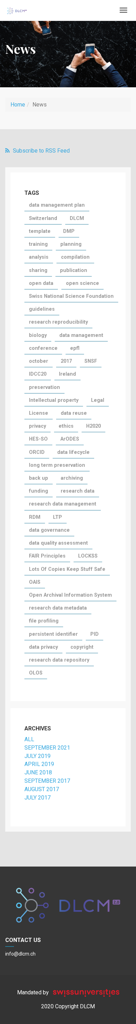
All (29, 739)
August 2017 (41, 789)
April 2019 (39, 764)
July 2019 (37, 756)
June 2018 (38, 772)
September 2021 (47, 747)
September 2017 (47, 781)
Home (17, 104)
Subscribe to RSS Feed (41, 150)
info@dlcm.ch (20, 954)
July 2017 (37, 797)
